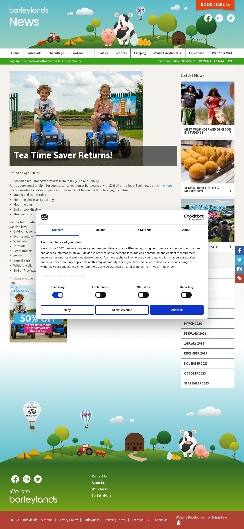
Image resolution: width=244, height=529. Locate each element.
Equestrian (196, 53)
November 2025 (196, 363)
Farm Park (34, 53)
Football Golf (81, 53)
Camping (140, 53)
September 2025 (196, 383)
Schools (121, 53)
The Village (56, 53)
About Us (98, 482)
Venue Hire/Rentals (167, 53)
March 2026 (193, 323)
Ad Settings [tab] (143, 229)
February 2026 (195, 333)
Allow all (177, 310)
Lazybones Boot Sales (201, 247)
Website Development (191, 517)
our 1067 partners (64, 248)
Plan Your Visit (222, 53)
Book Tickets (215, 4)
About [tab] (186, 229)
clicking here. (163, 185)
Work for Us (100, 489)
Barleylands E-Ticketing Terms (104, 520)
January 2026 (194, 343)
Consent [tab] (57, 229)
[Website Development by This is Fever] (178, 522)
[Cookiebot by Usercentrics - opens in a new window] (187, 217)
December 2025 (195, 353)
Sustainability (101, 495)
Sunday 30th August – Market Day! (201, 190)
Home (15, 53)
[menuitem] (15, 53)
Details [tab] (100, 229)
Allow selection (122, 310)
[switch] (100, 295)
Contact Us (100, 476)
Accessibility (140, 520)
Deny (67, 310)
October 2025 (195, 373)
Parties (103, 53)
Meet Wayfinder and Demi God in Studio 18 (207, 131)
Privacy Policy (68, 520)
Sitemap (46, 520)
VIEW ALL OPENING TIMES (216, 61)
